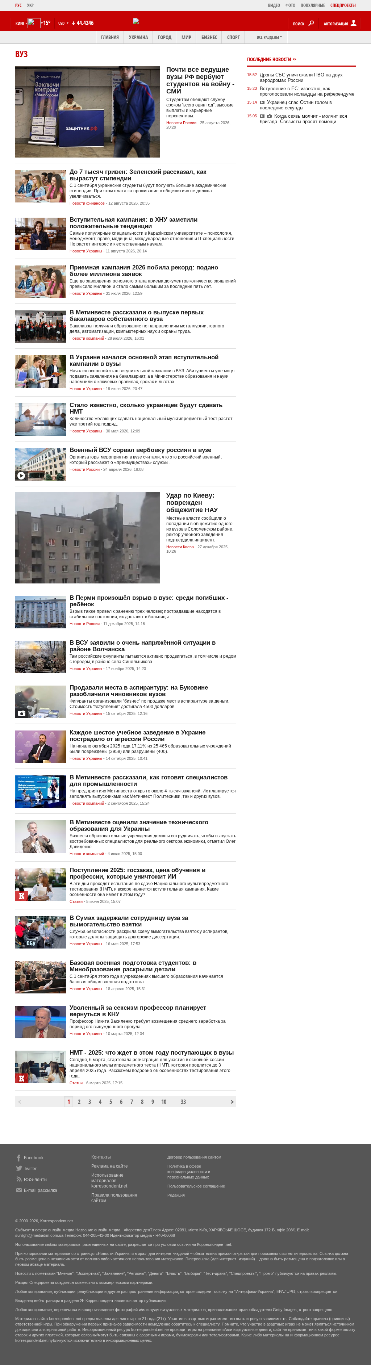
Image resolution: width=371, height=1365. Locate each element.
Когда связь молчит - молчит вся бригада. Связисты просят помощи (303, 118)
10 (163, 1102)
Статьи (76, 901)
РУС (18, 5)
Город (164, 37)
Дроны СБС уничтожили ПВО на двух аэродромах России (301, 77)
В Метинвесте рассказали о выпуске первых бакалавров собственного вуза (137, 315)
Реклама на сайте (109, 1166)
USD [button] (62, 23)
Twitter (30, 1168)
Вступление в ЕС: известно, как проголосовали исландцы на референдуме (307, 91)
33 (183, 1102)
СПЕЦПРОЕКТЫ (343, 5)
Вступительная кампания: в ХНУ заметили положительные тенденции (133, 223)
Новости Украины (86, 251)
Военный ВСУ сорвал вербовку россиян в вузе (140, 450)
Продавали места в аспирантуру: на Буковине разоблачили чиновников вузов (139, 691)
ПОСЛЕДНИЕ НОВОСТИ (269, 59)
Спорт (233, 37)
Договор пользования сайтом (194, 1157)
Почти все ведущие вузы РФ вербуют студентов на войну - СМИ (200, 80)
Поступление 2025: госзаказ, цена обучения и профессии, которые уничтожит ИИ (137, 873)
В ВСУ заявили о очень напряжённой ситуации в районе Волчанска (143, 646)
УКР (30, 5)
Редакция (176, 1195)
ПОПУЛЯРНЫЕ (313, 5)
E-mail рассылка (40, 1190)
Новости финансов (87, 203)
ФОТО (290, 5)
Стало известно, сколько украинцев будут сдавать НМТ (146, 408)
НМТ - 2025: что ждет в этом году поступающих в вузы (152, 1052)
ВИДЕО (274, 5)
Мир (186, 37)
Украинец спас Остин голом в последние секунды (296, 105)
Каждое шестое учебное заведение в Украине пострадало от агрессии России (137, 735)
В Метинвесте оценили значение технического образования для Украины (139, 825)
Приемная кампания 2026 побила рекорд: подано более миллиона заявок (144, 270)
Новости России (181, 123)
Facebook (33, 1157)
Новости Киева (180, 547)
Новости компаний (87, 338)
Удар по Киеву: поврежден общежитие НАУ (192, 503)
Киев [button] (20, 23)
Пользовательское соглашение (196, 1186)
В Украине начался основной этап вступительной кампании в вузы (144, 360)
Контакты (101, 1157)
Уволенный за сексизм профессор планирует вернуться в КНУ (138, 1011)
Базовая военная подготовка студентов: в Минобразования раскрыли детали (133, 966)
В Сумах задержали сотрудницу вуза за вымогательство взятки (129, 921)
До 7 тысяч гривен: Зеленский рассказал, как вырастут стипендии (138, 175)
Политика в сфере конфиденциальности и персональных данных (188, 1171)
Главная (110, 37)
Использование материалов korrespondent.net (109, 1181)
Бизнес (209, 37)
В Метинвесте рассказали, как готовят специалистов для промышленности (149, 780)
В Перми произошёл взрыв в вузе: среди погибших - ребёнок (149, 601)
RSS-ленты (35, 1179)
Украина (138, 37)
